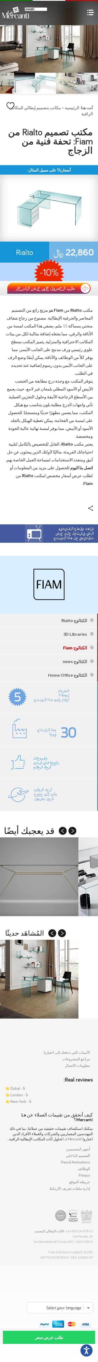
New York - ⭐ (18, 1101)
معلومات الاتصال (77, 1065)
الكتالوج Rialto (74, 620)
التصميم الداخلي (78, 1155)
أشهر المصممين (78, 1149)
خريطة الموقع (79, 1182)
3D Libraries (75, 634)
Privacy (84, 1175)
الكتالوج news (75, 661)
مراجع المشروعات (76, 1059)
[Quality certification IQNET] (61, 1216)
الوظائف (83, 1168)
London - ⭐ (16, 1095)
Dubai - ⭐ (15, 1088)
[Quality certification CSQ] (74, 1216)
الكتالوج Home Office (67, 674)
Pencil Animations (75, 1162)
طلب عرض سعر (49, 1337)
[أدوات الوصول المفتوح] (86, 1350)
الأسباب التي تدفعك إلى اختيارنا (67, 1052)
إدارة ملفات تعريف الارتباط (69, 1188)
